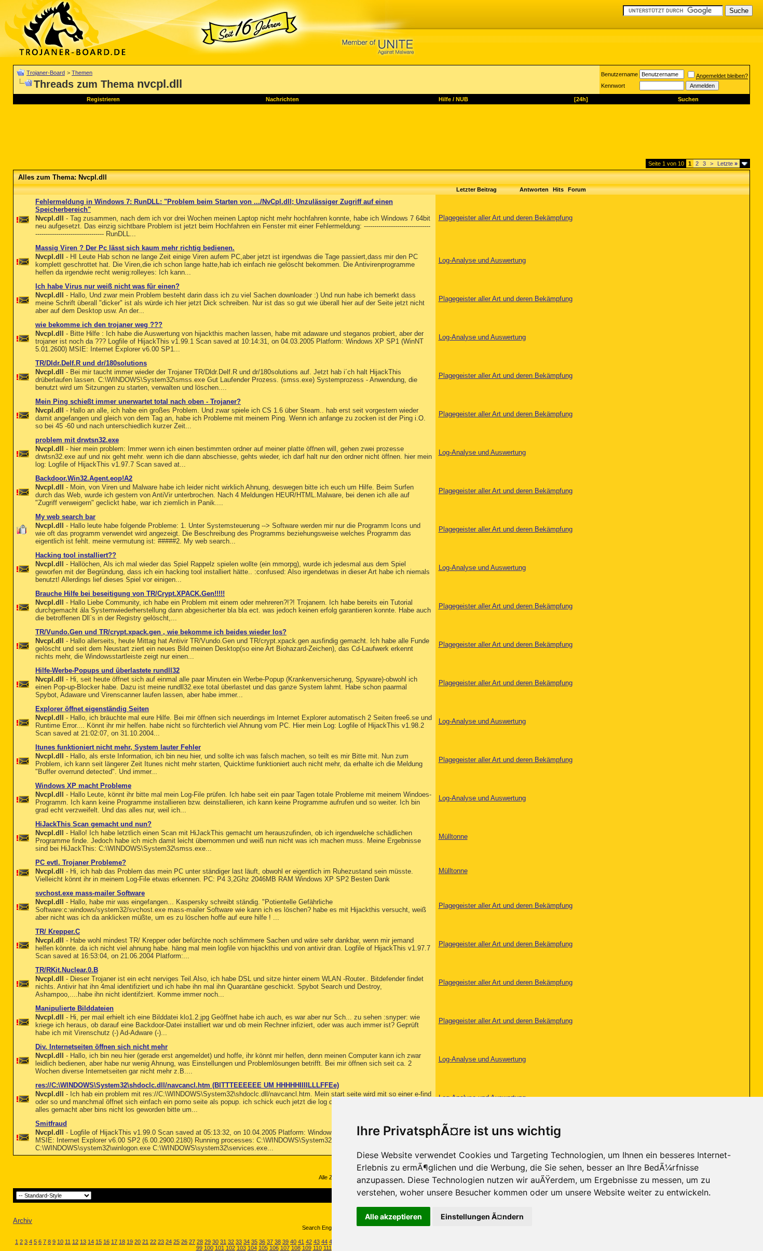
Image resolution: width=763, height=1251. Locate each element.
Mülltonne (453, 836)
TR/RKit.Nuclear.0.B (66, 970)
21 (145, 1242)
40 (293, 1242)
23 (161, 1242)
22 (153, 1242)
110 (317, 1248)
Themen (82, 73)
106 (274, 1248)
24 (169, 1242)
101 (219, 1248)
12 (75, 1242)
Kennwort (613, 86)
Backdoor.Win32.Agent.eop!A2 (83, 478)
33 (239, 1242)
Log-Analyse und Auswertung (482, 260)
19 (130, 1242)
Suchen (688, 99)
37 (270, 1242)
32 (231, 1242)
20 (137, 1242)
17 (114, 1242)
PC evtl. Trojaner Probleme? (80, 862)
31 (223, 1242)
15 (99, 1242)
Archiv (22, 1221)
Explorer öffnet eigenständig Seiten (92, 709)
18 (122, 1242)
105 (263, 1248)
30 (215, 1242)
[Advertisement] (202, 135)
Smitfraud (51, 1123)
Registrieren (103, 99)
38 (278, 1242)
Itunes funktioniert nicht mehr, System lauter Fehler (118, 747)
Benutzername (619, 74)
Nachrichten (282, 99)
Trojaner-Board (45, 73)
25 (176, 1242)
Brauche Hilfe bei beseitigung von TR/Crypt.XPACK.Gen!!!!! (130, 593)
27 (192, 1242)
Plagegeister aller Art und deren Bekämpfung (506, 218)
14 (91, 1242)
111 (327, 1248)
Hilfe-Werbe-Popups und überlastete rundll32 (107, 670)
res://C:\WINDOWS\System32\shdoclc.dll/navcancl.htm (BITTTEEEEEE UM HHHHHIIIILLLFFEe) (187, 1085)
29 (208, 1242)
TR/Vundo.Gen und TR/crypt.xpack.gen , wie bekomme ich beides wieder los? (161, 632)
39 (285, 1242)
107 (285, 1248)
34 (246, 1242)
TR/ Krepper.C (57, 931)
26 (184, 1242)
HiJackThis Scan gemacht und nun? (93, 824)
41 (301, 1242)
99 (199, 1248)
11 (68, 1242)
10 (60, 1242)
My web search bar (65, 517)
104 (252, 1248)
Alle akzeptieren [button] (393, 1216)
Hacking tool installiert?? (75, 555)
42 (309, 1242)
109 (306, 1248)
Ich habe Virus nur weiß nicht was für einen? (107, 286)
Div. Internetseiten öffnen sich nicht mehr (101, 1047)
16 (106, 1242)
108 (296, 1248)
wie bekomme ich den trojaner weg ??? (98, 325)
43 (317, 1242)
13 (83, 1242)
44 (324, 1242)
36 (262, 1242)
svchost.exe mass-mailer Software (90, 893)
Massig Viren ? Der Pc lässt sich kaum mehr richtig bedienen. (135, 248)
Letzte (727, 163)
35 (254, 1242)
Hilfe (445, 99)
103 (241, 1248)
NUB (462, 99)
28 (200, 1242)
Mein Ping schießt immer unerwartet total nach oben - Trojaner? (138, 401)
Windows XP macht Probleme (83, 786)
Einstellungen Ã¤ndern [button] (482, 1216)
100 (208, 1248)
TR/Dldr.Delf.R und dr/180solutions (91, 363)
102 (230, 1248)
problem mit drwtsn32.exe (77, 440)
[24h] (581, 99)
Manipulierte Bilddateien (74, 1008)
